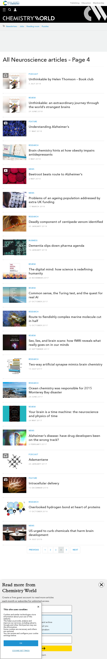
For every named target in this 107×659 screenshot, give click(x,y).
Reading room (33, 26)
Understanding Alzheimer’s (49, 127)
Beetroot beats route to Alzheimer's (55, 174)
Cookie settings (21, 651)
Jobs (22, 26)
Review (32, 98)
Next (76, 550)
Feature (33, 122)
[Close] (38, 607)
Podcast (33, 74)
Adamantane (38, 459)
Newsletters (11, 26)
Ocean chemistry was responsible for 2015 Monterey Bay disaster (60, 390)
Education (86, 3)
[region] (21, 631)
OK (21, 643)
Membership (98, 3)
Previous (35, 550)
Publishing (74, 3)
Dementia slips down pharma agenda (56, 246)
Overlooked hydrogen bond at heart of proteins (64, 507)
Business (33, 240)
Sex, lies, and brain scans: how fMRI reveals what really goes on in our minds (65, 343)
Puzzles (45, 26)
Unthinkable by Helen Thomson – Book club (61, 79)
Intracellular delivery (44, 483)
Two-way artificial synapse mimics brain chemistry (65, 364)
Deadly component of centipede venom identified (66, 222)
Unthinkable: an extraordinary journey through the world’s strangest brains (64, 105)
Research (33, 145)
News (31, 169)
